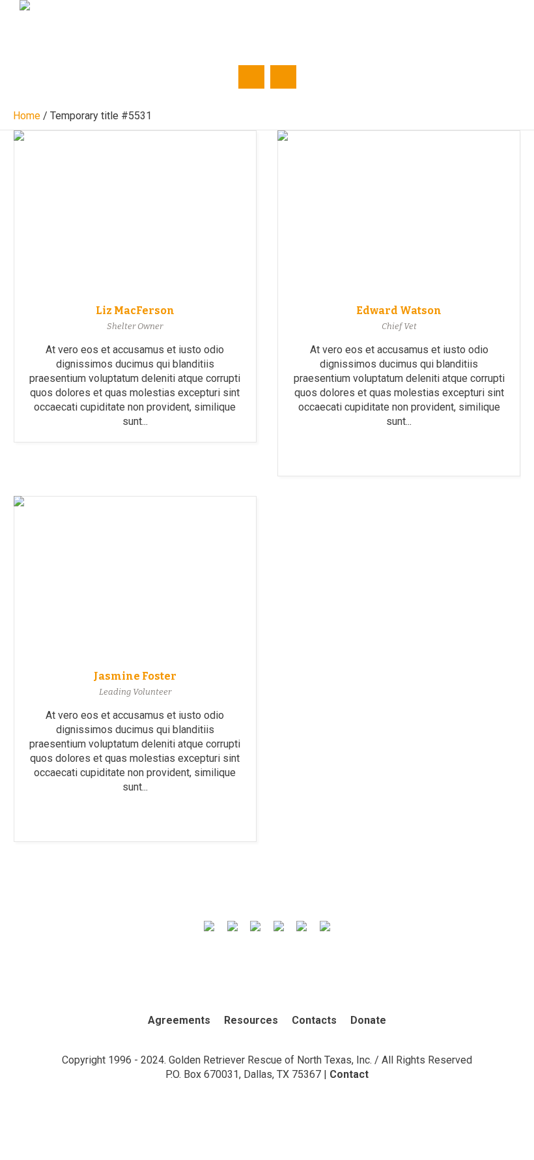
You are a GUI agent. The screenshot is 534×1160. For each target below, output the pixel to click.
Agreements (179, 1020)
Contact (349, 1074)
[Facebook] (451, 25)
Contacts (314, 1020)
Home (26, 115)
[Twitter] (424, 25)
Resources (251, 1020)
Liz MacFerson (135, 310)
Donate (368, 1020)
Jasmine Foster (135, 676)
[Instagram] (478, 25)
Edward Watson (399, 310)
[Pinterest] (504, 25)
